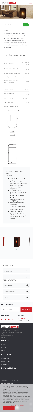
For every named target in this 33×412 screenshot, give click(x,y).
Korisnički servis (6, 361)
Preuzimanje (5, 364)
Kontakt (4, 347)
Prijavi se (26, 309)
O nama (3, 344)
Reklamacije (5, 372)
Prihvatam (8, 408)
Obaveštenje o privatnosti (16, 405)
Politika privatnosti (7, 378)
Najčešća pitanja (6, 375)
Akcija (3, 350)
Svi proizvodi (5, 358)
